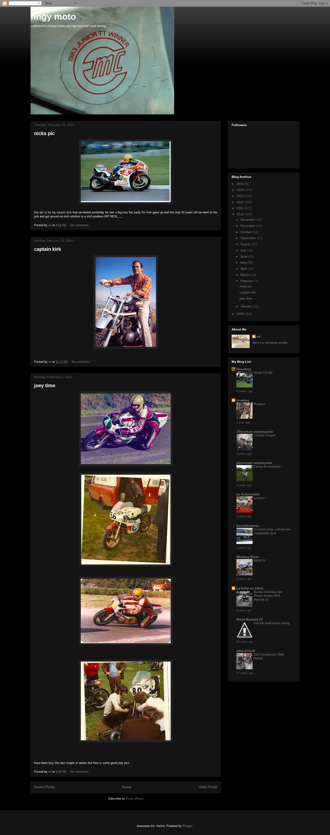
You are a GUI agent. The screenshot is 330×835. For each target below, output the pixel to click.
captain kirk (47, 249)
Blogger (187, 826)
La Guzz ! (260, 498)
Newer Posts (44, 787)
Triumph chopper (264, 435)
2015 (241, 184)
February (247, 281)
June (244, 256)
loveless (242, 400)
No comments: (80, 225)
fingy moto (53, 17)
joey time (44, 385)
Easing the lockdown (267, 466)
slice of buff (245, 651)
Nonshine (243, 369)
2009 (241, 314)
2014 (241, 190)
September (248, 238)
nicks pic (44, 133)
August (245, 244)
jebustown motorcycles (254, 463)
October (246, 232)
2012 (241, 202)
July (243, 250)
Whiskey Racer (247, 557)
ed (258, 336)
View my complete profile (270, 342)
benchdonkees (247, 525)
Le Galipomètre (248, 494)
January (246, 306)
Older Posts (208, 787)
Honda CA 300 (263, 372)
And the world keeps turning (272, 623)
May (243, 262)
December (248, 219)
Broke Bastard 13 (249, 619)
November (248, 225)
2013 (241, 196)
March (245, 275)
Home (127, 787)
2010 (241, 214)
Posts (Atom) (134, 798)
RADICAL (260, 560)
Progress (259, 404)
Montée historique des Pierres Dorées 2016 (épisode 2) (268, 595)
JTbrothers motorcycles (254, 431)
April (244, 268)
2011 (240, 208)
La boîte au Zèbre (249, 588)
